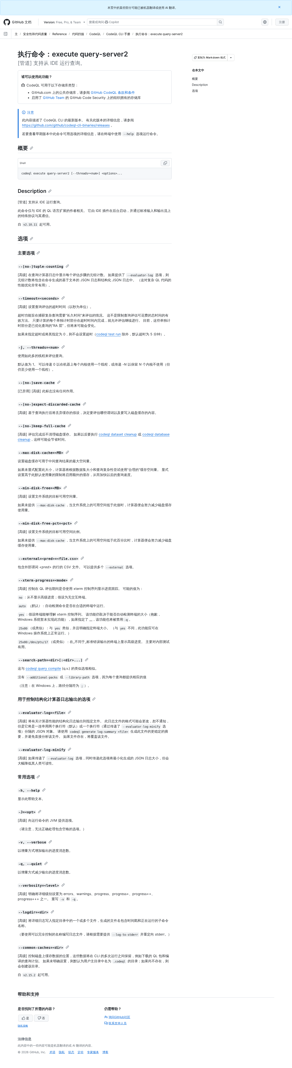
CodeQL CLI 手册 (118, 34)
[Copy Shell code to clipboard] (165, 163)
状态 (71, 1052)
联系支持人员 (118, 1023)
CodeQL (95, 34)
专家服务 (93, 1052)
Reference (59, 34)
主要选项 (26, 253)
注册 (282, 22)
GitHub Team (53, 97)
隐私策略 (23, 1025)
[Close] (279, 6)
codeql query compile (43, 668)
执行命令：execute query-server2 (159, 34)
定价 (81, 1052)
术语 (52, 1052)
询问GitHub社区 (119, 1017)
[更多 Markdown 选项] (230, 57)
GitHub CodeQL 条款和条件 (113, 92)
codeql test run (108, 334)
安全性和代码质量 (35, 34)
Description (32, 191)
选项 (23, 238)
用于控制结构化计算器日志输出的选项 (54, 699)
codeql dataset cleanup (118, 434)
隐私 (62, 1052)
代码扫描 (78, 34)
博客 (105, 1052)
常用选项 (26, 776)
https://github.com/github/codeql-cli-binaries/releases (66, 125)
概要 (23, 148)
